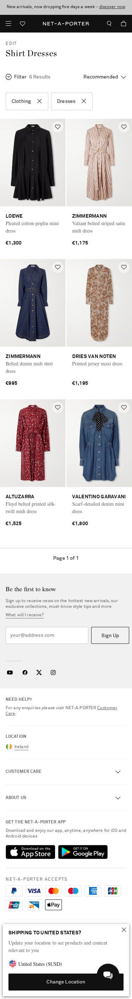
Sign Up (110, 635)
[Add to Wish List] (57, 127)
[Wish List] (22, 25)
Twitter (39, 672)
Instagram (53, 672)
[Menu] (8, 24)
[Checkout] (120, 24)
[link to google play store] (83, 852)
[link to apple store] (30, 852)
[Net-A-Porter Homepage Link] (66, 23)
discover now (112, 7)
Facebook (25, 672)
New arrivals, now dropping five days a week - (66, 7)
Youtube (10, 672)
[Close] (124, 929)
